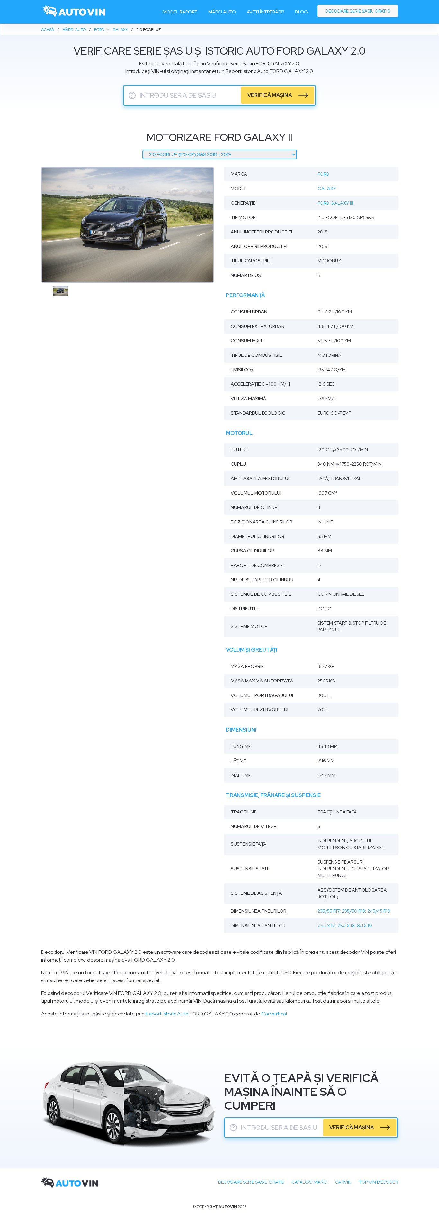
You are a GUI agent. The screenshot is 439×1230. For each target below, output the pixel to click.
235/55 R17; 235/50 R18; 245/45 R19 (354, 911)
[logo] (74, 12)
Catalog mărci (309, 1182)
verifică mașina (269, 95)
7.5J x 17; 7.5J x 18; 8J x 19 (345, 925)
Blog (301, 12)
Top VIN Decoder (378, 1182)
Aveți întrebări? (265, 12)
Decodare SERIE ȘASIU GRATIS (251, 1182)
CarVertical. (274, 1013)
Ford (323, 174)
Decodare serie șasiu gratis (357, 11)
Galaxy (327, 188)
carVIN (343, 1182)
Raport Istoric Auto (167, 1013)
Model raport (180, 12)
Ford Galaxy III (335, 203)
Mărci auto (222, 12)
